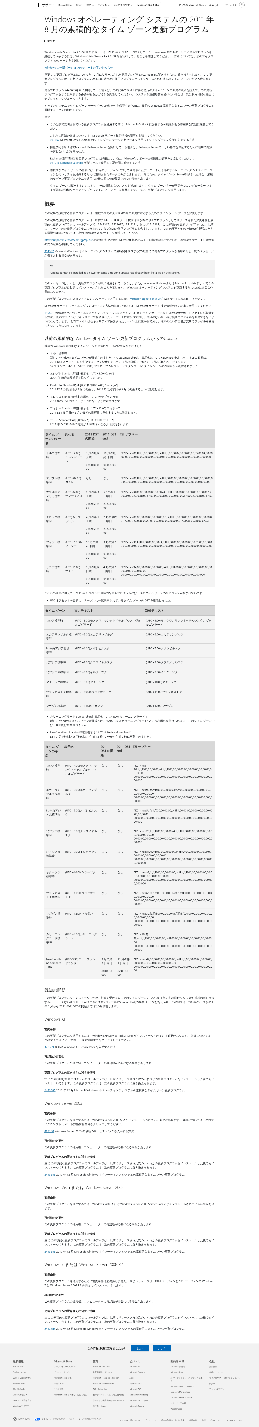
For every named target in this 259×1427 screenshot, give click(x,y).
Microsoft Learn (177, 1372)
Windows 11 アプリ (21, 1406)
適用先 (50, 41)
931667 (55, 140)
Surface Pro (18, 1366)
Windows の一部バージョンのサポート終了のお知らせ (78, 67)
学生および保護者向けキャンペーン (108, 1400)
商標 (204, 1420)
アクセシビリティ (217, 1389)
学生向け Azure (99, 1406)
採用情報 (213, 1366)
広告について (216, 1420)
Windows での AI (20, 1394)
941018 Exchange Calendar (66, 162)
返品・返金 (59, 1383)
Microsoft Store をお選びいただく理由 (70, 1394)
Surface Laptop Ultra (22, 1377)
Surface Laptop (19, 1372)
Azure (132, 1377)
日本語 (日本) (24, 1418)
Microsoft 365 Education (103, 1383)
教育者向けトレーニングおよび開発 (108, 1394)
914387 (49, 251)
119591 (49, 313)
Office (79, 4)
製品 (89, 4)
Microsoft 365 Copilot (139, 1400)
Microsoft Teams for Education (106, 1377)
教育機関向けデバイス (102, 1372)
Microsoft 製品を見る (22, 1400)
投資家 (212, 1383)
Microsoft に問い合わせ (130, 1420)
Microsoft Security (137, 1372)
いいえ (162, 1348)
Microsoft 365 (65, 4)
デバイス (102, 4)
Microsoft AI (135, 1366)
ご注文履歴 (59, 1389)
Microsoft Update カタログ (146, 298)
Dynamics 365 (135, 1383)
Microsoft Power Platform (181, 1397)
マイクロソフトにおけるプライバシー (225, 1377)
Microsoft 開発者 (178, 1366)
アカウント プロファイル (65, 1366)
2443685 (50, 1090)
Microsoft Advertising (139, 1394)
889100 (49, 1131)
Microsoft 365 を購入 (148, 4)
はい (140, 1348)
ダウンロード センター (64, 1372)
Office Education (100, 1389)
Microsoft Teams (137, 1406)
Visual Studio (176, 1408)
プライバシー (150, 1420)
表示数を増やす (122, 4)
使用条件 (193, 1420)
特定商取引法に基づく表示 (172, 1420)
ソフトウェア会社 (178, 1403)
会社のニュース (216, 1372)
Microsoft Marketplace (180, 1392)
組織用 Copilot (19, 1383)
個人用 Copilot (19, 1389)
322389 (49, 1047)
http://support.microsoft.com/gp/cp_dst (68, 240)
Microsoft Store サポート (64, 1377)
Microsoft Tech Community (182, 1386)
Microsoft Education (101, 1366)
